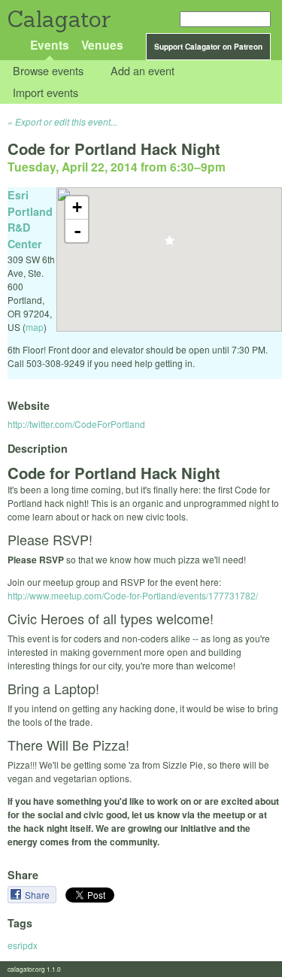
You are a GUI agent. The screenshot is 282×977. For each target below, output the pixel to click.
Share (38, 894)
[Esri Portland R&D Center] (169, 245)
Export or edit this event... (66, 121)
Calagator (58, 19)
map (35, 326)
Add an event (142, 71)
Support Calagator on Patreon (208, 46)
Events (49, 44)
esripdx (23, 945)
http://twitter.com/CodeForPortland (76, 423)
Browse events (48, 71)
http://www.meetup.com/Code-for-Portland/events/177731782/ (133, 595)
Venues (102, 44)
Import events (45, 92)
